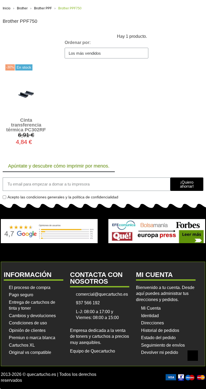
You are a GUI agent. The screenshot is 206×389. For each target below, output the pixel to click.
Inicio (6, 8)
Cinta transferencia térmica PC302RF (26, 124)
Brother (22, 8)
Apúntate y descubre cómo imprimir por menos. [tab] (58, 166)
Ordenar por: (78, 42)
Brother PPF (43, 8)
